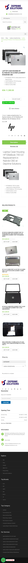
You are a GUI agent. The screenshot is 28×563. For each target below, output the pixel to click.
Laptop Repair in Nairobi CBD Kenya (10, 525)
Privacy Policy (5, 470)
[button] (24, 48)
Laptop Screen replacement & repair (10, 541)
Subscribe (6, 402)
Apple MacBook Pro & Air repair (9, 536)
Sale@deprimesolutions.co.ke (11, 445)
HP (13, 117)
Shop (7, 38)
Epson (4, 494)
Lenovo (4, 499)
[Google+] (8, 389)
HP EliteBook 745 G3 (15, 119)
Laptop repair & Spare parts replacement (11, 549)
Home (2, 38)
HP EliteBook (17, 117)
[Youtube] (18, 389)
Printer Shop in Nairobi (7, 517)
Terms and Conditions (7, 473)
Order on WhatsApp (9, 102)
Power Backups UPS (7, 512)
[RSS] (21, 389)
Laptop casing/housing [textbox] (13, 366)
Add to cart (17, 99)
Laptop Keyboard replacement (9, 546)
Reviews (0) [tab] (14, 146)
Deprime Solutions (7, 117)
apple (4, 489)
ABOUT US (5, 468)
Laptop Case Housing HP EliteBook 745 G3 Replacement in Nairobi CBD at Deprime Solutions (13, 157)
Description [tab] (14, 142)
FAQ (3, 460)
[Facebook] (2, 389)
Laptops (4, 509)
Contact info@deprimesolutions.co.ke (12, 443)
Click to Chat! (10, 560)
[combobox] (14, 22)
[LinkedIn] (11, 389)
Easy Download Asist (7, 515)
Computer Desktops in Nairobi (9, 523)
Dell (3, 491)
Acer (4, 483)
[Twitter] (5, 389)
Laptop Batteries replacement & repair (10, 538)
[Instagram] (14, 389)
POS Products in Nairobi (8, 520)
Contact (4, 465)
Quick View (14, 241)
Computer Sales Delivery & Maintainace (11, 552)
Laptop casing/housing (15, 38)
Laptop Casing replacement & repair (10, 544)
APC (3, 486)
